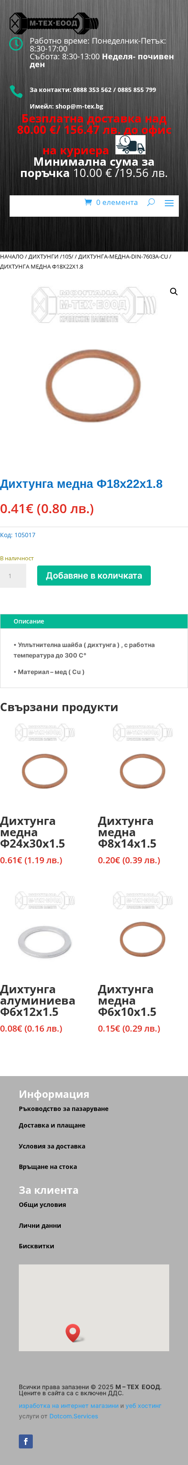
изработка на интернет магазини (68, 1405)
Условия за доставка (52, 1146)
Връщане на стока (48, 1166)
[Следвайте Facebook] (26, 1441)
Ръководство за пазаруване (63, 1108)
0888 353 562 (91, 89)
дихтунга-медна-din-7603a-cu (123, 256)
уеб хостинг (143, 1405)
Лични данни (40, 1225)
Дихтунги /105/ (50, 256)
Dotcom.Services (73, 1416)
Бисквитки (36, 1246)
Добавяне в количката (94, 575)
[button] (174, 292)
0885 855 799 (137, 89)
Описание (29, 621)
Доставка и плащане (52, 1125)
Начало (12, 256)
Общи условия (42, 1204)
